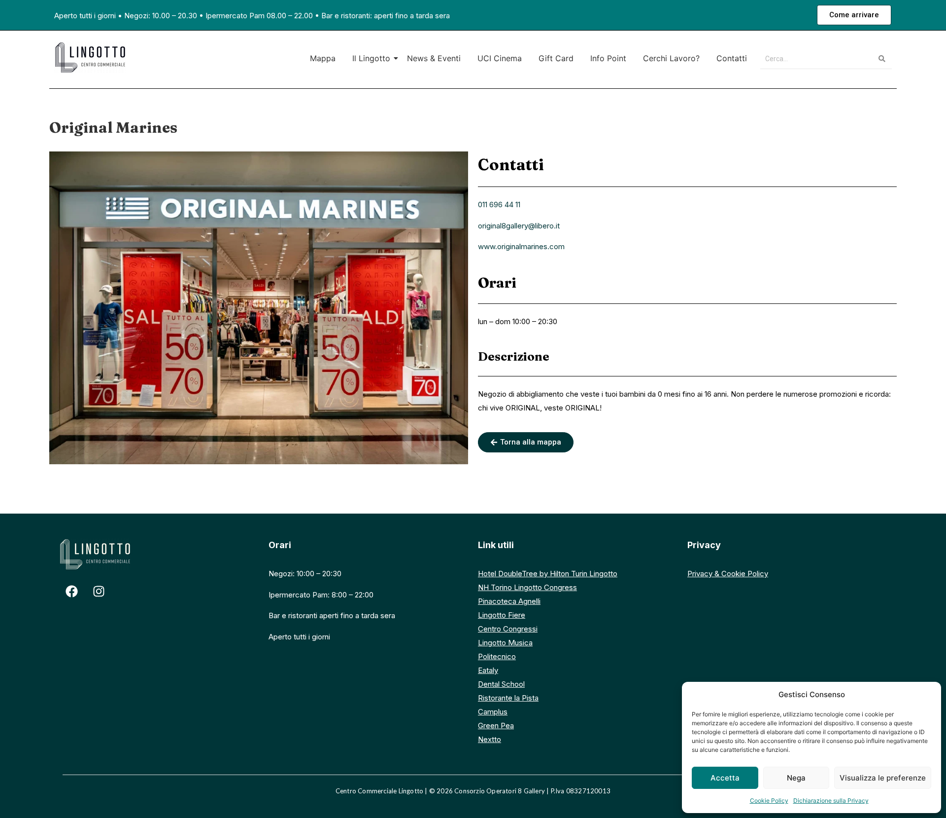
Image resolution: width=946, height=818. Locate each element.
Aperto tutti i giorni (85, 15)
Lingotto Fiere (501, 615)
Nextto (489, 739)
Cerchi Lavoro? (671, 58)
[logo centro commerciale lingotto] (90, 57)
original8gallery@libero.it (519, 225)
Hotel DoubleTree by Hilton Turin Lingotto (547, 573)
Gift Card (556, 58)
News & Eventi (434, 58)
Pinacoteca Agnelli (509, 601)
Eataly (488, 670)
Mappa (323, 58)
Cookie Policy (769, 800)
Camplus (492, 711)
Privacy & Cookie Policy (727, 573)
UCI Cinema (499, 58)
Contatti (731, 58)
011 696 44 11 (499, 204)
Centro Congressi (508, 628)
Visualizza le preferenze (883, 777)
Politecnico (497, 656)
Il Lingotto (371, 58)
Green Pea (496, 725)
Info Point (608, 58)
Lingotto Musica (505, 642)
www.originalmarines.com (521, 246)
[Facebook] (71, 591)
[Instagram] (98, 591)
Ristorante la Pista (508, 698)
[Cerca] (882, 59)
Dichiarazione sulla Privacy (831, 800)
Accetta (725, 777)
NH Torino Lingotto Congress (527, 587)
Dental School (501, 684)
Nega (796, 777)
